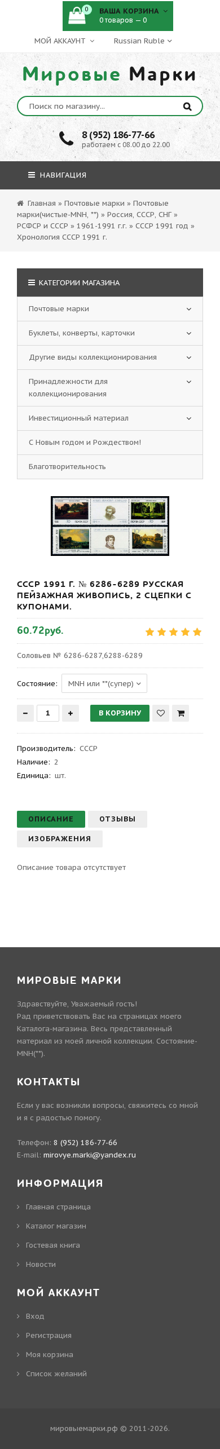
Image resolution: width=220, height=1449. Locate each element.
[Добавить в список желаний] (160, 713)
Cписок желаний (56, 1374)
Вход (35, 1316)
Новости (41, 1264)
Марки (110, 74)
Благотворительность (67, 466)
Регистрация (49, 1335)
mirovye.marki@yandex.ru (89, 1155)
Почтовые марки (59, 308)
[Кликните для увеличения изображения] (110, 526)
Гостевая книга (53, 1245)
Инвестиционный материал (79, 418)
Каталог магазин (56, 1226)
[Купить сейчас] (180, 713)
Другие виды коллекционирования (93, 357)
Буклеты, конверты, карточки (82, 333)
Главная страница (58, 1207)
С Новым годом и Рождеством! (85, 442)
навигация (62, 175)
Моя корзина (49, 1354)
